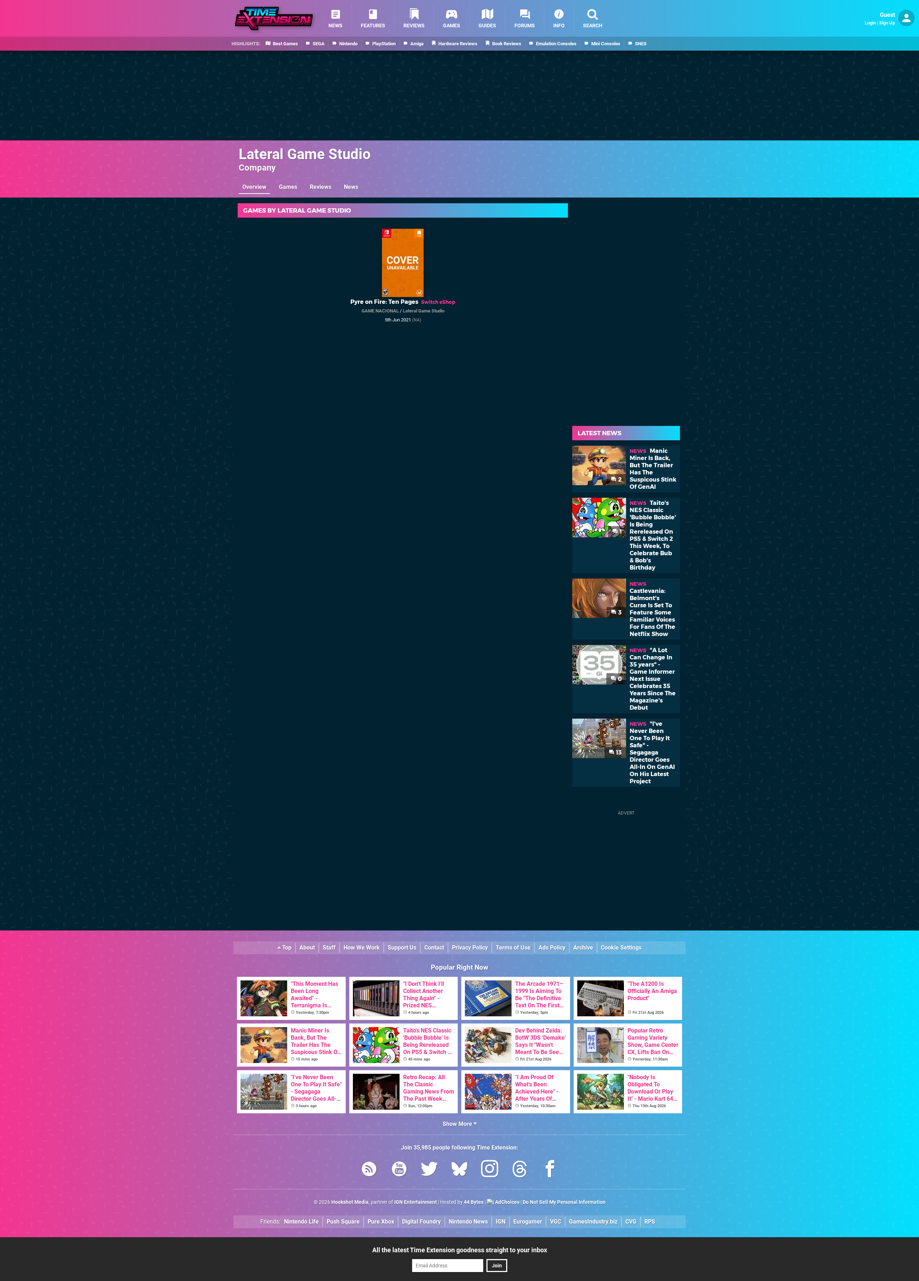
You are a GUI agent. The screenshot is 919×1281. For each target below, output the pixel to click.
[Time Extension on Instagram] (489, 1170)
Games (288, 187)
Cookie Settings (621, 947)
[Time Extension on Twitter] (429, 1170)
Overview (254, 187)
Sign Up (887, 22)
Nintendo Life (301, 1221)
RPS (649, 1221)
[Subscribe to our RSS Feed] (369, 1170)
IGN (500, 1221)
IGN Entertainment (415, 1202)
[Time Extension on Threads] (520, 1170)
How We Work (362, 947)
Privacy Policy (470, 947)
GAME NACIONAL (380, 311)
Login (870, 22)
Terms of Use (513, 947)
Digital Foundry (421, 1221)
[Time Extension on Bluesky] (459, 1170)
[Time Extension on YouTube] (399, 1170)
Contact (434, 947)
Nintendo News (468, 1221)
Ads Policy (551, 947)
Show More (458, 1123)
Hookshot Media (350, 1202)
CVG (630, 1221)
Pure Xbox (381, 1221)
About (307, 947)
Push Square (343, 1221)
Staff (329, 947)
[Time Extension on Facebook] (550, 1170)
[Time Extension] (274, 18)
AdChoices (506, 1202)
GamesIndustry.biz (593, 1221)
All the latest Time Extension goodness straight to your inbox (459, 1250)
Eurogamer (527, 1221)
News (351, 187)
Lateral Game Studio (305, 154)
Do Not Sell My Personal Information (564, 1202)
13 (618, 752)
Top (286, 947)
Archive (583, 947)
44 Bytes (474, 1202)
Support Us (402, 947)
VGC (555, 1221)
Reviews (320, 187)
